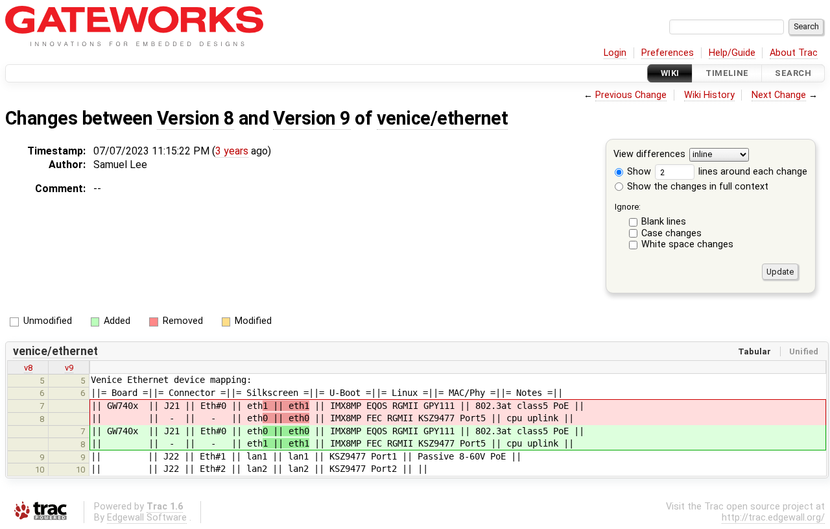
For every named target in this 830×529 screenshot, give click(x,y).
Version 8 (195, 118)
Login (615, 52)
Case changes (671, 233)
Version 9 (311, 118)
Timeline (727, 73)
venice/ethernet (442, 118)
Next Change (779, 95)
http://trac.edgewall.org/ (773, 517)
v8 (28, 368)
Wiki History (709, 95)
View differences (649, 154)
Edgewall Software (147, 517)
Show (637, 171)
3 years (231, 151)
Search (793, 73)
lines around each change (751, 171)
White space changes (687, 244)
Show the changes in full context (696, 186)
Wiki (670, 73)
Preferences (667, 52)
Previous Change (631, 95)
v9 (69, 368)
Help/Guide (732, 52)
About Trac (794, 52)
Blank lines (663, 221)
